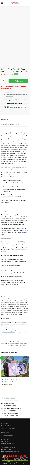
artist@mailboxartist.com (8, 331)
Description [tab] (4, 119)
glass (20, 345)
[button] (27, 3)
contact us (23, 232)
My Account (4, 423)
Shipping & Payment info (8, 428)
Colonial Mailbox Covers (20, 343)
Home (2, 8)
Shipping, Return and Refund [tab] (10, 124)
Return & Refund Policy (8, 426)
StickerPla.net (18, 464)
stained (24, 345)
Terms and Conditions (7, 435)
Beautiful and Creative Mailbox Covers (13, 8)
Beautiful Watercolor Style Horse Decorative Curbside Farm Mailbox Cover (13, 381)
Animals (10, 343)
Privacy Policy (5, 432)
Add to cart (19, 81)
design (16, 345)
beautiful (11, 345)
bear (7, 345)
